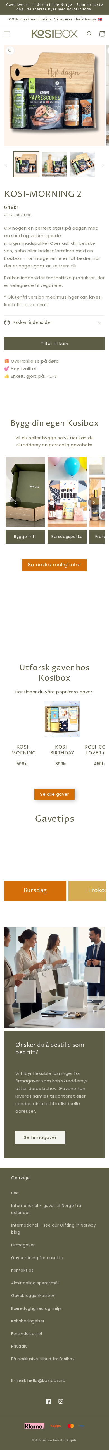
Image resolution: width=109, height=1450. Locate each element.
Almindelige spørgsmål (35, 1283)
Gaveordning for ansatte (37, 1257)
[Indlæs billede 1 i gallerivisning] (26, 164)
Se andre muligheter (54, 564)
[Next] (93, 502)
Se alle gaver (54, 794)
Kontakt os (22, 1270)
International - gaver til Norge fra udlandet (46, 1209)
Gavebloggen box (33, 1295)
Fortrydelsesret (27, 1333)
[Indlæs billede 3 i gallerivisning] (82, 164)
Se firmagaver (40, 1137)
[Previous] (15, 502)
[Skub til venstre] (6, 166)
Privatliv (19, 1346)
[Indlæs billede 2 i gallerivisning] (54, 164)
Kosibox (47, 1440)
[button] (7, 34)
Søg (15, 1193)
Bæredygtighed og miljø (36, 1308)
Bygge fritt (25, 536)
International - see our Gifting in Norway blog (53, 1228)
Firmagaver (23, 1245)
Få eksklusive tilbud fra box (43, 1359)
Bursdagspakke (67, 536)
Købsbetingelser (28, 1321)
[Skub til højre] (103, 166)
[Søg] (90, 34)
